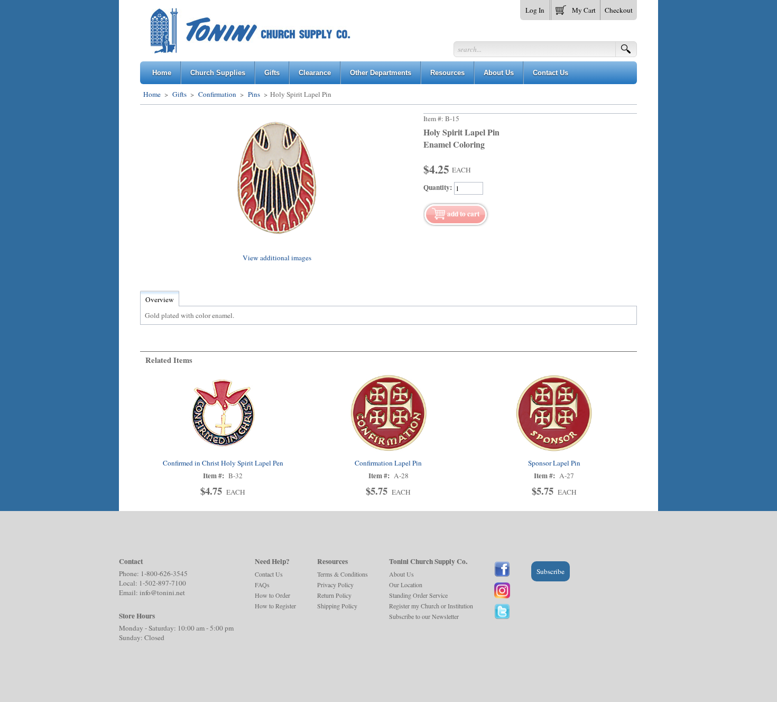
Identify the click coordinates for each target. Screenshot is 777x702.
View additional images (277, 257)
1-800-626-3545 (164, 573)
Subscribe (550, 571)
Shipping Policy (337, 605)
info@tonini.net (162, 592)
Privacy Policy (335, 584)
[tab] (159, 299)
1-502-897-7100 (162, 583)
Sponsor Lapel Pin (554, 463)
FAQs (262, 584)
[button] (575, 8)
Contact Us (269, 574)
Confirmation (217, 94)
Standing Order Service (418, 595)
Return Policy (334, 595)
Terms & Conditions (342, 574)
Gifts (179, 94)
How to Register (275, 605)
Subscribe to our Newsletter (424, 616)
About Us (401, 574)
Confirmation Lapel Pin (388, 463)
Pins (254, 94)
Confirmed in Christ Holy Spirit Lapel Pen (223, 463)
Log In (534, 10)
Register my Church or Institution (431, 605)
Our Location (405, 584)
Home (152, 94)
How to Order (272, 595)
